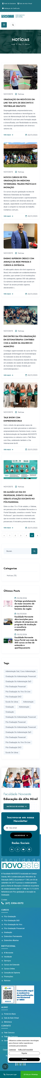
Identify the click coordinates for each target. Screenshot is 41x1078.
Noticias (7, 981)
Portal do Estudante (10, 3)
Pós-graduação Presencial (15, 686)
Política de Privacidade (25, 1050)
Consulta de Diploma (12, 973)
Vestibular (8, 957)
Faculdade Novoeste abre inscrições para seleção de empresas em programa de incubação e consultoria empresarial (26, 623)
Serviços (7, 961)
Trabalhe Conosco (11, 1037)
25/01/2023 (32, 135)
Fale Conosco (9, 1033)
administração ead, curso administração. (21, 671)
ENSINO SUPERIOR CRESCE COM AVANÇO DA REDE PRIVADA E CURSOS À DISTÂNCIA (19, 262)
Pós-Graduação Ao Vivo (13, 925)
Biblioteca (8, 1022)
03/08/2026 (22, 598)
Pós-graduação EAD (13, 696)
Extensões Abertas (11, 940)
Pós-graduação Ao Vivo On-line (18, 691)
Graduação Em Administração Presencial (21, 717)
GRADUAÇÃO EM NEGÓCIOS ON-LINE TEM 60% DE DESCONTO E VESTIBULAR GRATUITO (19, 103)
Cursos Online (9, 969)
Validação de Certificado (12, 8)
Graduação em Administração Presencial (21, 676)
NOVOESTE (8, 94)
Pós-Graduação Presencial (15, 722)
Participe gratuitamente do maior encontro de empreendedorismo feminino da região (25, 605)
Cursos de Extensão (11, 965)
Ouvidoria (7, 1041)
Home (13, 44)
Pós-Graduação (10, 917)
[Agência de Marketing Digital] (20, 1064)
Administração (24, 707)
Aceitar (24, 1059)
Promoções (8, 977)
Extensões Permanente (13, 936)
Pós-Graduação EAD (12, 921)
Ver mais (7, 135)
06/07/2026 (22, 614)
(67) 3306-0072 (14, 903)
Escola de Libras (12, 702)
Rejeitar (24, 1053)
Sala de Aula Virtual (25, 3)
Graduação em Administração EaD (18, 681)
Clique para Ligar (11, 1074)
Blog (20, 44)
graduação (10, 707)
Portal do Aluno (10, 1014)
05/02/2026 (22, 634)
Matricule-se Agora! (15, 806)
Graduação (10, 712)
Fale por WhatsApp (31, 1074)
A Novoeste (8, 953)
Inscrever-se (19, 835)
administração (28, 702)
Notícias (21, 94)
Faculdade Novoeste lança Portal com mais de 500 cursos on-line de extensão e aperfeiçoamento (26, 642)
